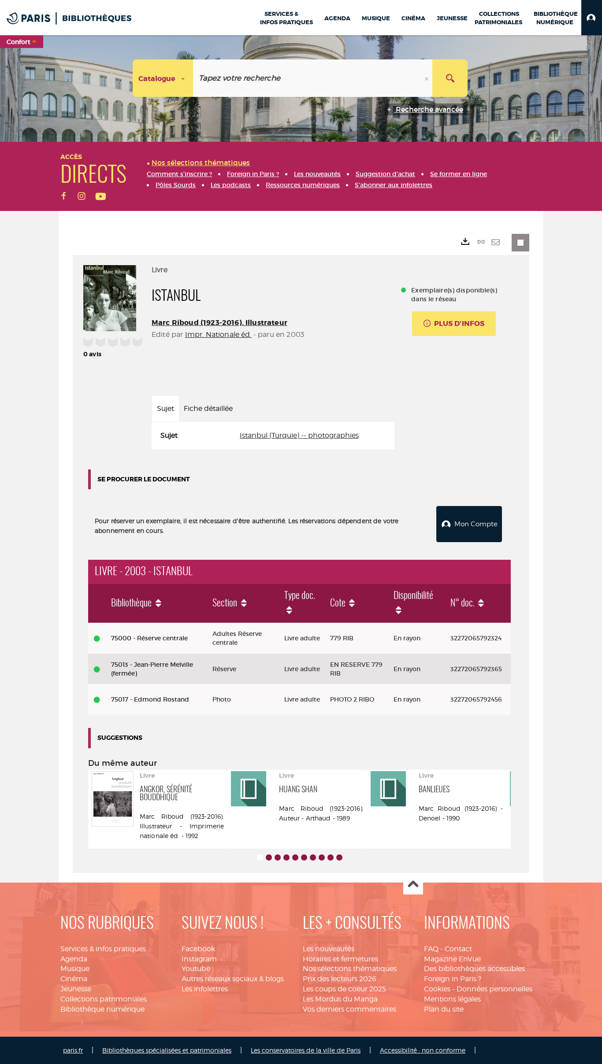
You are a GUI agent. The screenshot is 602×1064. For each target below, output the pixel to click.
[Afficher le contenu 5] (295, 857)
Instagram (199, 959)
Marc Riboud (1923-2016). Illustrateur (219, 322)
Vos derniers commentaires (349, 1009)
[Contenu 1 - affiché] (260, 857)
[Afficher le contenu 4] (286, 857)
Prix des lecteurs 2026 (339, 979)
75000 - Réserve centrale (149, 638)
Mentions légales (452, 999)
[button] (591, 17)
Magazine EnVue (452, 959)
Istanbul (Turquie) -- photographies (299, 435)
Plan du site (444, 1009)
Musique (74, 968)
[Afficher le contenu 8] (322, 857)
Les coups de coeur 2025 (344, 989)
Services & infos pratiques (103, 949)
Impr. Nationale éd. (218, 334)
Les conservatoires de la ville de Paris (305, 1050)
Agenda (73, 959)
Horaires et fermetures (340, 959)
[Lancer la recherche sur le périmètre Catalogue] (450, 78)
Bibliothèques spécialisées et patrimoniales (166, 1050)
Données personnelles (494, 989)
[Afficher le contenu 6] (304, 857)
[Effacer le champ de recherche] (427, 78)
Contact (458, 949)
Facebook (198, 949)
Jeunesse (75, 989)
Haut (413, 885)
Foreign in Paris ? (452, 979)
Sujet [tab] (165, 408)
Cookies (437, 989)
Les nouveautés (328, 949)
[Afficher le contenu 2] (269, 857)
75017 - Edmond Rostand (150, 699)
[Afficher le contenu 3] (278, 857)
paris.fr (73, 1050)
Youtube (196, 968)
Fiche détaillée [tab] (208, 408)
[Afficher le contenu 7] (313, 857)
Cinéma (73, 979)
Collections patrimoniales (103, 999)
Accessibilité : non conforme (422, 1050)
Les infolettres (205, 989)
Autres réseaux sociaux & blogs (233, 979)
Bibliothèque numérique (102, 1009)
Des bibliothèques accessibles (474, 968)
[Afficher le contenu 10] (339, 857)
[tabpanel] (273, 436)
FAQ (431, 949)
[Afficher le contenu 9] (330, 857)
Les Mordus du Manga (340, 999)
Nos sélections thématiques (350, 968)
